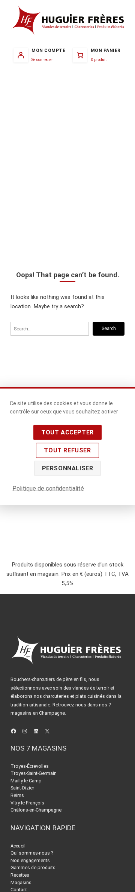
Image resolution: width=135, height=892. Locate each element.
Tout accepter (67, 432)
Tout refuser (67, 449)
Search (109, 328)
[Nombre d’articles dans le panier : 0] (97, 55)
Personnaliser (67, 467)
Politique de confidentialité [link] (48, 488)
